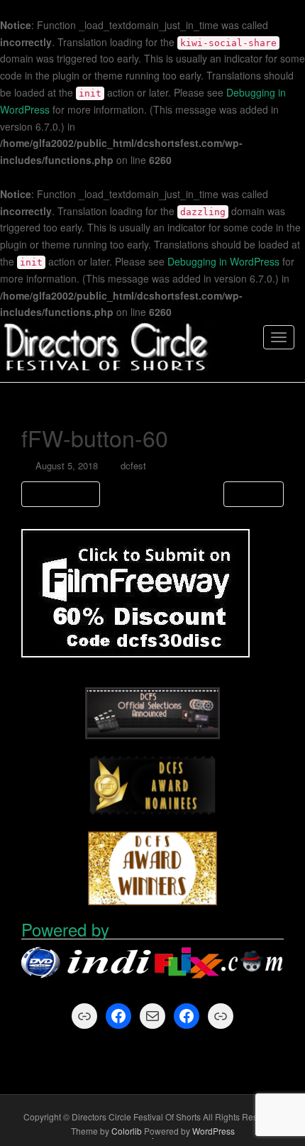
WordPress (213, 1131)
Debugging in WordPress (223, 261)
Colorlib (126, 1131)
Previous (64, 493)
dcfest (133, 465)
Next (250, 493)
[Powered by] (152, 963)
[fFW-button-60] (135, 591)
